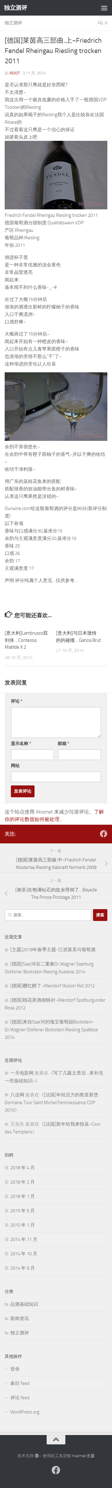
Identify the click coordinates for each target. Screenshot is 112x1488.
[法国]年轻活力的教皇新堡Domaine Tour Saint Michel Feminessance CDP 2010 (51, 1102)
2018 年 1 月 (22, 1196)
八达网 (17, 1095)
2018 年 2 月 (22, 1182)
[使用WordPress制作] (37, 1456)
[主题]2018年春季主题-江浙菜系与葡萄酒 (53, 949)
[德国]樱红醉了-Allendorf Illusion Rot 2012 (52, 986)
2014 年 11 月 (23, 1239)
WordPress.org (25, 1412)
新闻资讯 (19, 1318)
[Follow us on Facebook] (103, 833)
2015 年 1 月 (22, 1225)
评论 (16, 701)
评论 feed (20, 1397)
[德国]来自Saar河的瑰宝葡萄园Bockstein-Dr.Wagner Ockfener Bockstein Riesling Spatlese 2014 (51, 1029)
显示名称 (21, 743)
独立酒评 (15, 7)
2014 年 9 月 (22, 1268)
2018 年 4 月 (22, 1168)
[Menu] (104, 8)
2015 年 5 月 (22, 1211)
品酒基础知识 (24, 1304)
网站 (15, 765)
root (15, 73)
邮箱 (63, 743)
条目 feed (20, 1383)
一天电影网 (22, 1073)
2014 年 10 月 (23, 1254)
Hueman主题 (83, 1455)
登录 (15, 1369)
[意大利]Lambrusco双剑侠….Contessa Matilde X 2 (26, 640)
